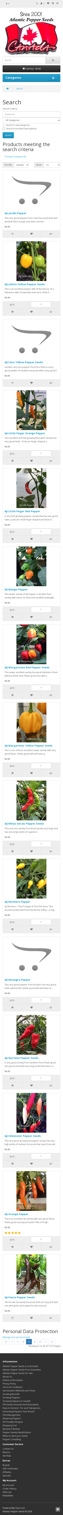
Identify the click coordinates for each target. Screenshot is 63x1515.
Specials (7, 1475)
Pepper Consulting (12, 1439)
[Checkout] (57, 3)
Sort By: (8, 164)
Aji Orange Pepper (16, 1214)
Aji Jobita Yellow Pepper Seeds (25, 284)
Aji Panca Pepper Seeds (20, 1297)
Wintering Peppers (12, 1418)
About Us (7, 1376)
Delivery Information (13, 1380)
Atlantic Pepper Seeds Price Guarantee (22, 1369)
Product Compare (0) (15, 156)
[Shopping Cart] (53, 3)
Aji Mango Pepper (16, 589)
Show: (39, 164)
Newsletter (8, 1495)
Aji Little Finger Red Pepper (22, 511)
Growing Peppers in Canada (16, 1401)
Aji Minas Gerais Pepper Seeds (24, 823)
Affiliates (7, 1472)
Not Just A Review (11, 1428)
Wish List (7, 1492)
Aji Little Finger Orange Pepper (25, 433)
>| (52, 1341)
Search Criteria (10, 108)
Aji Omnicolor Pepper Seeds (23, 1136)
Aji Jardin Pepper (15, 213)
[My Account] (42, 3)
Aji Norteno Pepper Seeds (21, 1058)
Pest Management (11, 1415)
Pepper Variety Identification (17, 1432)
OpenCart (20, 1507)
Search (19, 88)
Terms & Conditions (12, 1387)
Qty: (12, 304)
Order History (9, 1488)
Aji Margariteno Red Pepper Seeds (27, 667)
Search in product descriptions (21, 128)
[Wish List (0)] (48, 3)
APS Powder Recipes (13, 1421)
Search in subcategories (18, 125)
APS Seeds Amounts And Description (21, 1404)
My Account (8, 1485)
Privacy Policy (9, 1383)
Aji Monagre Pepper (17, 979)
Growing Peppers (11, 1397)
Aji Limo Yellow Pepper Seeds (24, 362)
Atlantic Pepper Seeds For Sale (18, 1373)
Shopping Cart (10, 1425)
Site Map (7, 1455)
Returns (6, 1452)
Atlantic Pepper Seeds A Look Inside (20, 1366)
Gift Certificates (10, 1468)
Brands (6, 1465)
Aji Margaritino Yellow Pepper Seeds (28, 745)
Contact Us (8, 1448)
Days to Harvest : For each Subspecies (21, 1408)
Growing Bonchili (11, 1394)
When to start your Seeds (15, 1435)
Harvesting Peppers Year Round (18, 1411)
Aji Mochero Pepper (17, 901)
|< (6, 1341)
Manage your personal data (16, 1337)
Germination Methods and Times (19, 1390)
